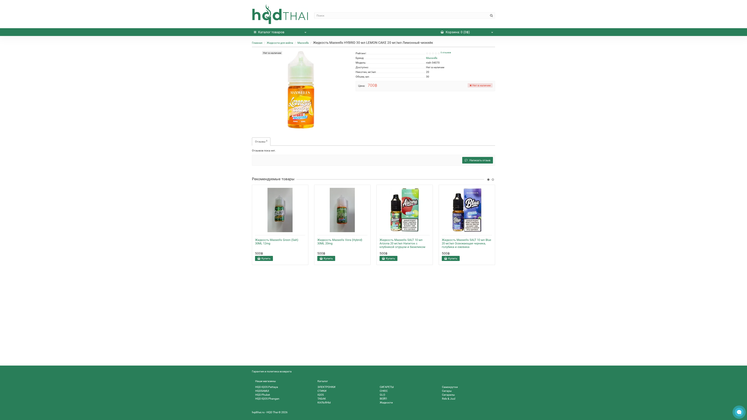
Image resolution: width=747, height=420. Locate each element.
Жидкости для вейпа (280, 42)
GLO (382, 394)
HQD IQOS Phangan (267, 398)
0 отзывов (446, 52)
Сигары (446, 390)
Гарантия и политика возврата (272, 371)
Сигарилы (448, 394)
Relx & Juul (448, 398)
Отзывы (261, 141)
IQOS (320, 394)
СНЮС (383, 390)
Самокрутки (449, 386)
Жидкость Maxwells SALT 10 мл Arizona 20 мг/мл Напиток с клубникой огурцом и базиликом (402, 243)
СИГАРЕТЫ (386, 386)
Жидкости (386, 402)
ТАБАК (321, 398)
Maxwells (303, 42)
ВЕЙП (383, 398)
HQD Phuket (262, 394)
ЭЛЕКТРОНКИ (326, 386)
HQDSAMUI (262, 390)
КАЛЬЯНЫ (324, 402)
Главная (257, 42)
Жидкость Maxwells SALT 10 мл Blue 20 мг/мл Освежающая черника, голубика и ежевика (466, 243)
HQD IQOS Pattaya (266, 386)
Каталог (271, 32)
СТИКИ (321, 390)
